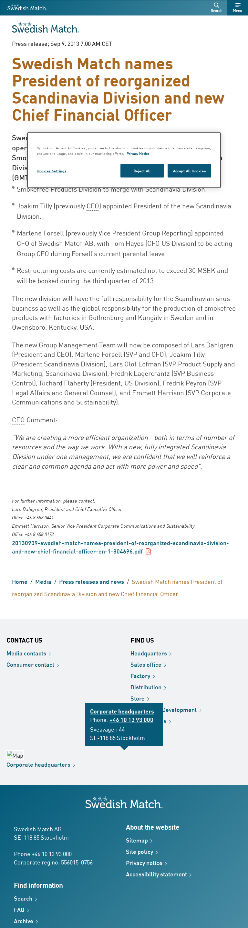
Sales (145, 664)
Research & (163, 709)
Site (139, 851)
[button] (217, 7)
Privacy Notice (138, 153)
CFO (93, 205)
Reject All (142, 170)
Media (43, 581)
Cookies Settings (51, 170)
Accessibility (156, 874)
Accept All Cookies (189, 170)
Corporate (38, 764)
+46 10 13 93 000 (131, 719)
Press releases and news (91, 581)
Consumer (30, 664)
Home (19, 581)
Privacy (144, 862)
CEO (63, 354)
